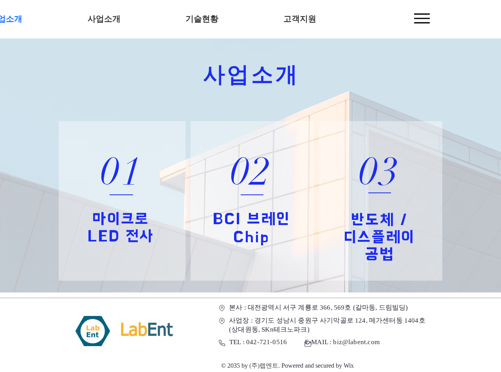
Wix (349, 365)
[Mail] (307, 344)
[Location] (222, 308)
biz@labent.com (356, 342)
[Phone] (222, 343)
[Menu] (422, 18)
